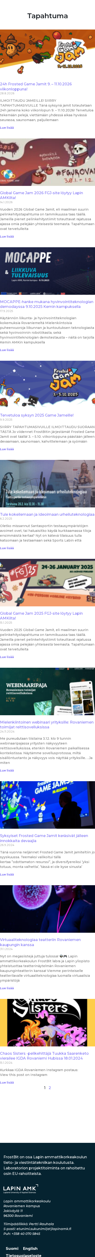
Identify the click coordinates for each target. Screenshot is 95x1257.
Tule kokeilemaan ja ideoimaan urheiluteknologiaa (47, 514)
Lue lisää (7, 127)
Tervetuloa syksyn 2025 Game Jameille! (37, 415)
